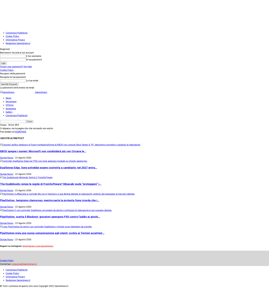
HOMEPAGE (20, 131)
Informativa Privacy (15, 40)
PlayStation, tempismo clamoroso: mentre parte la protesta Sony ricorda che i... (49, 200)
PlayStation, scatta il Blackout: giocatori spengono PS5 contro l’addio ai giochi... (50, 216)
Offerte (9, 105)
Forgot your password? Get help (16, 66)
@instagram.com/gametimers (37, 246)
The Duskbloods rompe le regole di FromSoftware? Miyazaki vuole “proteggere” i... (50, 184)
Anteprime (11, 108)
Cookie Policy (12, 36)
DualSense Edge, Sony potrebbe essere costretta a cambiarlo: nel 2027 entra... (48, 167)
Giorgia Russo (6, 157)
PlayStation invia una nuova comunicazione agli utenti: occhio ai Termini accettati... (52, 233)
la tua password (34, 59)
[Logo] (7, 92)
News (8, 98)
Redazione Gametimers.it (18, 43)
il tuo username (33, 56)
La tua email (32, 80)
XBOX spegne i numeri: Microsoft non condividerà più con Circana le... (43, 151)
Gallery (9, 112)
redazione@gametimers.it (24, 264)
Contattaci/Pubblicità (16, 33)
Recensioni (11, 101)
